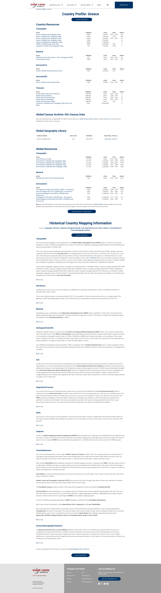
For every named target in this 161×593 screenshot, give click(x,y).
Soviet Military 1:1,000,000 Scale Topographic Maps (51, 166)
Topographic (48, 228)
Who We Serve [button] (86, 5)
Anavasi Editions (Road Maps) (45, 99)
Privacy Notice (86, 575)
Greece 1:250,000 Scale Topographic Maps (48, 38)
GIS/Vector (56, 228)
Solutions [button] (70, 5)
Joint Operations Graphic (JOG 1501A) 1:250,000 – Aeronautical (55, 189)
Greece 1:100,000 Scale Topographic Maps (48, 36)
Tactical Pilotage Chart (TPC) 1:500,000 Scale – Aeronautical (54, 191)
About (99, 5)
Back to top (39, 279)
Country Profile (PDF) (81, 19)
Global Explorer (98, 204)
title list (114, 139)
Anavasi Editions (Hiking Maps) (45, 97)
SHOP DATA (124, 5)
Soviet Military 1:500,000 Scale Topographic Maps (51, 164)
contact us (107, 119)
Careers (69, 572)
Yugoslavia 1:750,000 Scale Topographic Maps (50, 46)
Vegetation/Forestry (91, 228)
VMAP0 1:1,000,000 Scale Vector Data (47, 44)
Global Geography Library (51, 130)
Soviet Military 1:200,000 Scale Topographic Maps (51, 163)
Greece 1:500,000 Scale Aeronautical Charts (49, 71)
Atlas (100, 228)
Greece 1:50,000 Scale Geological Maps (48, 82)
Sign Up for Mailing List (109, 579)
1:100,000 (93, 258)
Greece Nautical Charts (43, 59)
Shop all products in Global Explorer (81, 211)
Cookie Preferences (87, 578)
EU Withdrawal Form (87, 582)
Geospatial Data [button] (55, 5)
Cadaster (106, 228)
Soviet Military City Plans (43, 159)
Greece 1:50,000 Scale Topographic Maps (48, 34)
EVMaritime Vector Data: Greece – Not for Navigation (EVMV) (54, 57)
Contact (69, 582)
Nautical (63, 228)
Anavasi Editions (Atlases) (43, 95)
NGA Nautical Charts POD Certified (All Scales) (50, 178)
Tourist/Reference (115, 228)
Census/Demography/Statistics (80, 230)
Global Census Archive (49, 114)
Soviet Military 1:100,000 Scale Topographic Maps (51, 161)
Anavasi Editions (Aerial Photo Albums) (48, 93)
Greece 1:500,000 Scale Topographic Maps (48, 40)
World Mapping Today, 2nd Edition (79, 549)
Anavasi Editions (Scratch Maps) (45, 101)
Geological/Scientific (73, 228)
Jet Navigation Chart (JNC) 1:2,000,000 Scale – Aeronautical (54, 197)
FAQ (83, 572)
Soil (83, 228)
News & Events (71, 575)
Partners (69, 578)
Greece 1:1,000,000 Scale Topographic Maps (49, 42)
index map (108, 139)
